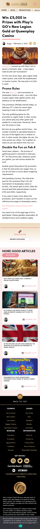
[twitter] (20, 460)
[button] (20, 239)
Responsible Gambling (29, 450)
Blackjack (29, 420)
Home (4, 10)
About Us (29, 435)
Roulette (29, 424)
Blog (13, 10)
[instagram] (13, 460)
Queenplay (6, 66)
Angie (9, 44)
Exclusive (11, 450)
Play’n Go (13, 93)
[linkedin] (26, 460)
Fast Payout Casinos (10, 428)
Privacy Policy (29, 443)
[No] (37, 522)
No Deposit (10, 439)
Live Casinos (11, 420)
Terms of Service (29, 446)
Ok (20, 526)
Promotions (25, 10)
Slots (29, 417)
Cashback (10, 446)
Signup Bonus (10, 443)
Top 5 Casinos (10, 413)
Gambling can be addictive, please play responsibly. (21, 475)
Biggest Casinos (11, 424)
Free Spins (10, 435)
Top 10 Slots (29, 413)
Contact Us (29, 439)
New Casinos (11, 417)
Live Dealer (29, 428)
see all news (10, 255)
